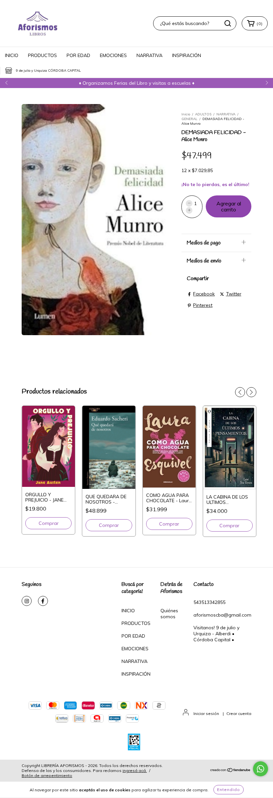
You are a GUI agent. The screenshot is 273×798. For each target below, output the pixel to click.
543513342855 (209, 602)
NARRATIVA (149, 55)
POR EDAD (78, 55)
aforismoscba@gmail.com (222, 615)
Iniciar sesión (206, 713)
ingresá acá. (135, 770)
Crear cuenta (238, 713)
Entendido (228, 789)
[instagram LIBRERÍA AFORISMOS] (27, 601)
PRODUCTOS (42, 55)
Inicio (185, 114)
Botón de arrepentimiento (47, 775)
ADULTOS (203, 114)
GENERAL (189, 119)
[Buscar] (227, 23)
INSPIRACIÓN (186, 55)
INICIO (11, 55)
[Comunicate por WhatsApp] (260, 768)
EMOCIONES (113, 55)
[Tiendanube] (230, 770)
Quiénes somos (169, 614)
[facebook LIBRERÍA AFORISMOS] (43, 601)
